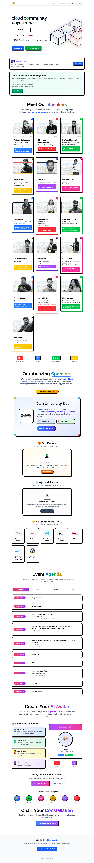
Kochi (21, 29)
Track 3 (73, 589)
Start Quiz (16, 90)
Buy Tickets (18, 48)
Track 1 (38, 589)
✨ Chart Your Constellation (47, 823)
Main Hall (21, 589)
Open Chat (78, 63)
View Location (34, 48)
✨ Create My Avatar (40, 783)
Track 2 (56, 589)
